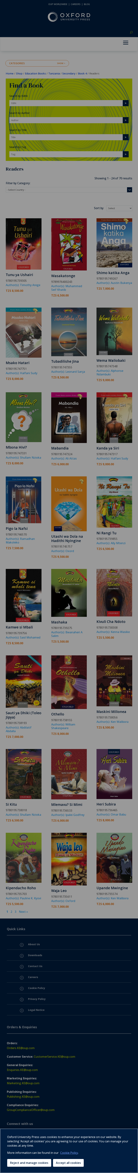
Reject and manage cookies (29, 1163)
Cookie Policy (69, 1153)
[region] (69, 1151)
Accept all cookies (68, 1163)
